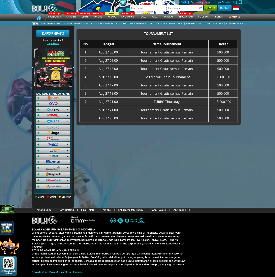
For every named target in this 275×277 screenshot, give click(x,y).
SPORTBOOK (54, 16)
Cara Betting (66, 210)
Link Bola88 (88, 210)
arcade (112, 16)
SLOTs (84, 16)
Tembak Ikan (186, 16)
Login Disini (53, 43)
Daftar (224, 8)
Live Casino (127, 16)
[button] (237, 8)
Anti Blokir (179, 210)
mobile (107, 210)
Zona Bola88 (158, 210)
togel (143, 17)
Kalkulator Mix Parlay (130, 210)
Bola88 (35, 233)
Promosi (218, 17)
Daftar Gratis (53, 33)
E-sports (71, 16)
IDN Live (97, 16)
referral (203, 17)
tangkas (168, 17)
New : (35, 23)
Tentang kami (43, 210)
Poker (155, 17)
